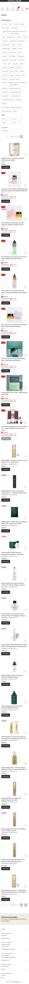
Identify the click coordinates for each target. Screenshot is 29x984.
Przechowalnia (5, 946)
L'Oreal (3, 63)
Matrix (21, 63)
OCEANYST (4, 75)
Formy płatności (5, 955)
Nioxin (16, 71)
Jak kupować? (5, 966)
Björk (3, 28)
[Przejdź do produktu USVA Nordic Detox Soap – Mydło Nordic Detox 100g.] (14, 383)
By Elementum (14, 28)
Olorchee (17, 75)
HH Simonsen (21, 56)
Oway (23, 75)
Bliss (8, 28)
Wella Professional (6, 111)
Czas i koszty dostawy (7, 953)
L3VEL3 (9, 63)
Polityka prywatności (6, 964)
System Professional (15, 96)
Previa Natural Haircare (14, 79)
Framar (20, 48)
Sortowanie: (4, 127)
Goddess (4, 56)
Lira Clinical (21, 60)
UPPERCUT (4, 103)
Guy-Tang (4, 52)
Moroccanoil (5, 71)
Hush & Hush (5, 60)
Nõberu (22, 71)
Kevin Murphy (13, 60)
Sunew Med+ (5, 92)
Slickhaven (4, 24)
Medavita (4, 67)
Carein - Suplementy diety (8, 37)
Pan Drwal (4, 79)
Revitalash (4, 88)
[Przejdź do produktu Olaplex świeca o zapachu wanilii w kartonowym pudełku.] (14, 149)
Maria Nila (15, 63)
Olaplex (11, 75)
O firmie (3, 975)
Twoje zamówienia (6, 942)
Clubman (19, 37)
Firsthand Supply (6, 48)
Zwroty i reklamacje (6, 933)
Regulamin (4, 935)
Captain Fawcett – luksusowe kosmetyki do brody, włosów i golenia (14, 32)
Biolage (22, 24)
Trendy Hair (18, 99)
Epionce (14, 44)
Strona (11, 136)
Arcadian (16, 24)
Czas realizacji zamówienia (8, 957)
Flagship (14, 48)
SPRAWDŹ (18, 1)
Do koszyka (6, 167)
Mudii (11, 71)
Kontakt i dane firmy (6, 973)
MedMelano (12, 67)
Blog (2, 977)
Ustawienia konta (5, 944)
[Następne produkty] (21, 905)
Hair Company (12, 56)
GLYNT (19, 52)
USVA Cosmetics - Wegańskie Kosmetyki (11, 107)
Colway (25, 37)
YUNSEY (15, 111)
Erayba (19, 44)
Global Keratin (12, 52)
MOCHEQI (19, 67)
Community (5, 41)
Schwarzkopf (5, 96)
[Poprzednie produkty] (7, 905)
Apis (11, 24)
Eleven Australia (6, 44)
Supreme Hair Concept (15, 92)
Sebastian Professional (14, 88)
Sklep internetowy (12, 981)
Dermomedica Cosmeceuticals (17, 41)
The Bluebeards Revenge (8, 99)
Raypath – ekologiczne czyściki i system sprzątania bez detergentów (14, 83)
